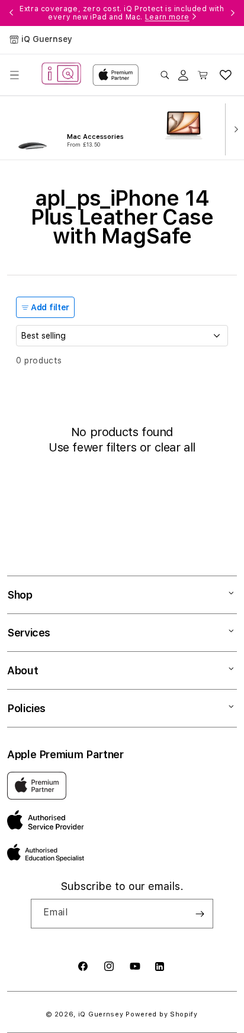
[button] (14, 75)
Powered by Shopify (162, 1014)
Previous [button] (11, 13)
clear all (175, 447)
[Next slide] (233, 128)
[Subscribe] (200, 913)
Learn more (167, 17)
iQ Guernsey (101, 1014)
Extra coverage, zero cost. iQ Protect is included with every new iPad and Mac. (122, 13)
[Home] (61, 75)
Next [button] (233, 13)
